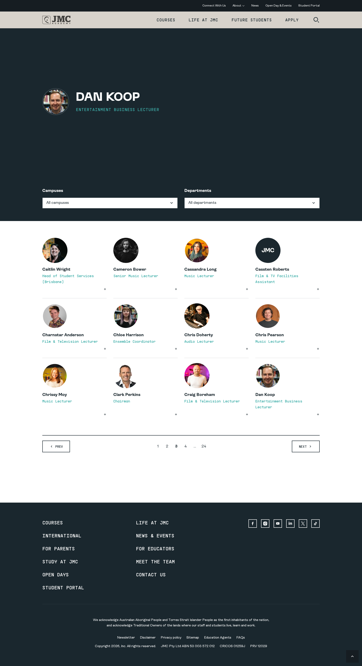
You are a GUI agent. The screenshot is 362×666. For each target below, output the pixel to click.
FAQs (240, 637)
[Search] (316, 20)
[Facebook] (252, 523)
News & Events (155, 535)
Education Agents (217, 637)
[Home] (56, 20)
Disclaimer (148, 637)
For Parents (58, 548)
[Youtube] (278, 523)
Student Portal (63, 587)
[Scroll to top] (352, 656)
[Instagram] (265, 523)
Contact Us (151, 574)
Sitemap (192, 637)
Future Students (251, 20)
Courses (165, 20)
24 (204, 447)
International (61, 535)
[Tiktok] (315, 523)
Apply (292, 20)
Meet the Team (155, 561)
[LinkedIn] (290, 523)
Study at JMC (60, 561)
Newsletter (126, 637)
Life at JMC (203, 20)
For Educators (155, 548)
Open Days (55, 574)
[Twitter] (303, 523)
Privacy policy (171, 637)
